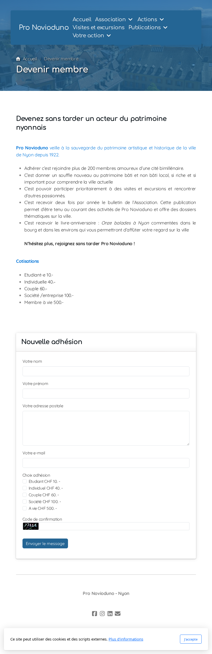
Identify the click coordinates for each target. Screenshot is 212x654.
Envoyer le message (45, 543)
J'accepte (191, 639)
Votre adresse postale (42, 405)
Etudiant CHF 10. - (44, 481)
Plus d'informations (126, 639)
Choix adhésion (36, 475)
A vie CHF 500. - (43, 508)
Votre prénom (35, 383)
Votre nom (32, 361)
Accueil (30, 58)
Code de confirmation (42, 519)
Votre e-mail (33, 452)
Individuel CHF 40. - (46, 488)
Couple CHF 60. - (44, 494)
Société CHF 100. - (45, 501)
